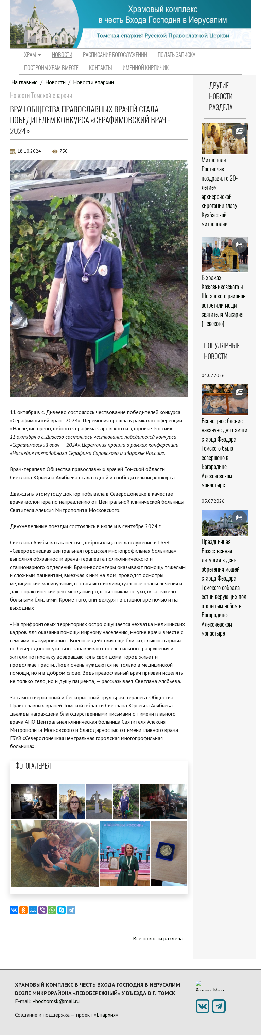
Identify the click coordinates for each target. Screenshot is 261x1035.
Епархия (106, 1014)
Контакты (100, 67)
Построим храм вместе (51, 67)
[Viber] (42, 910)
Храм (30, 55)
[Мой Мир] (33, 910)
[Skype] (61, 910)
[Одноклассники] (23, 910)
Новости (62, 55)
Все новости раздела (158, 938)
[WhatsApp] (52, 910)
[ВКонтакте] (14, 910)
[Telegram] (71, 910)
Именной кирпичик (146, 67)
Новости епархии (93, 82)
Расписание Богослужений (115, 55)
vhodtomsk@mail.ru (56, 1001)
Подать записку (176, 55)
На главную (24, 82)
